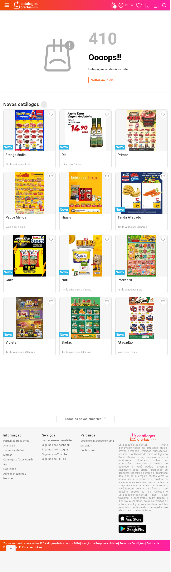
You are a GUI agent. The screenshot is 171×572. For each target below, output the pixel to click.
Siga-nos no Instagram (55, 449)
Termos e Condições (132, 543)
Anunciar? (9, 445)
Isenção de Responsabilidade (100, 543)
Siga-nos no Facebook (56, 444)
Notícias (8, 478)
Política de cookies (30, 547)
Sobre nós (9, 468)
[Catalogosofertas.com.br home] (26, 5)
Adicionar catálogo (14, 473)
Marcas (7, 454)
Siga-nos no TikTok (54, 458)
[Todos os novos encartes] (44, 104)
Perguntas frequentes (16, 440)
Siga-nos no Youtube (54, 454)
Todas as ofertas (13, 450)
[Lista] (156, 5)
